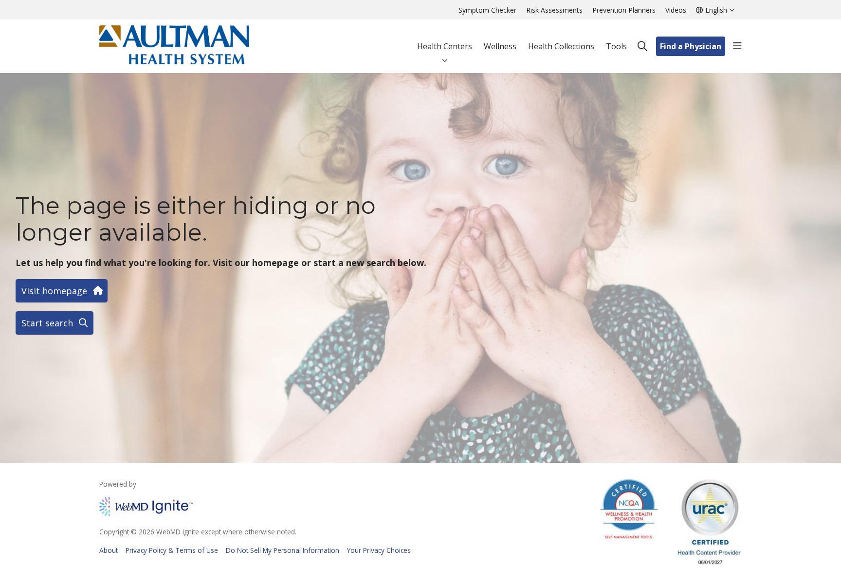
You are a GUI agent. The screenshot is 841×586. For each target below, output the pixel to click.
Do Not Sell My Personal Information (282, 550)
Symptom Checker (487, 10)
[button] (737, 46)
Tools (616, 46)
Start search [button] (47, 323)
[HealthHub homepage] (174, 46)
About (108, 550)
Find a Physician (690, 46)
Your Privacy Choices (379, 550)
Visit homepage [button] (54, 291)
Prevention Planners (624, 10)
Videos (675, 10)
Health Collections (561, 46)
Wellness (500, 46)
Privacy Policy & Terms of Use (172, 550)
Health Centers (444, 46)
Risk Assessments (554, 10)
